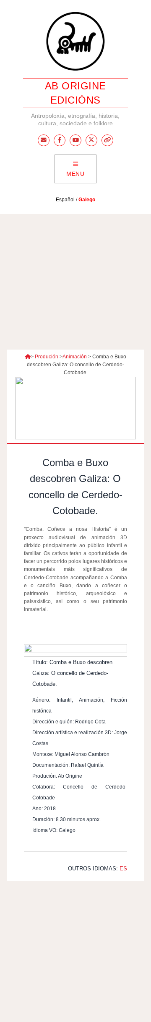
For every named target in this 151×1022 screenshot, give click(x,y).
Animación (74, 357)
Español (65, 200)
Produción (46, 357)
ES (123, 868)
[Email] (43, 140)
